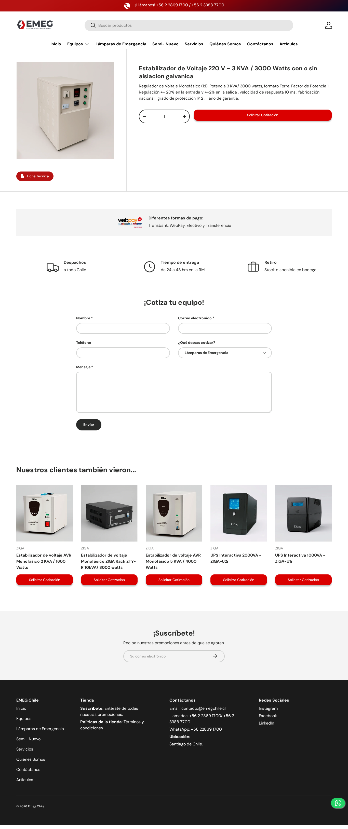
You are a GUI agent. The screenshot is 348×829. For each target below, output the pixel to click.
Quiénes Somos (225, 44)
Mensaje (83, 367)
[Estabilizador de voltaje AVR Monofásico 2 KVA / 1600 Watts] (44, 513)
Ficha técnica (36, 176)
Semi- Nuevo (165, 44)
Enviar (88, 424)
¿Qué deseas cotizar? (196, 342)
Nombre (83, 318)
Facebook (268, 715)
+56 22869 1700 (206, 729)
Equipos (75, 44)
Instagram (268, 708)
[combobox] (189, 25)
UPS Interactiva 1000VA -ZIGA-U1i (300, 558)
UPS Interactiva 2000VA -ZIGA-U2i (235, 558)
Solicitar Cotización (262, 115)
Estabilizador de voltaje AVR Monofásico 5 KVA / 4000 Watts (173, 561)
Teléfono (83, 342)
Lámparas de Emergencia (121, 44)
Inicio (55, 44)
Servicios (194, 44)
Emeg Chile (36, 806)
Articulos (288, 44)
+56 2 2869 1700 (172, 5)
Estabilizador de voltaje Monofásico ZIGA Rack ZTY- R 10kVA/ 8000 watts (108, 561)
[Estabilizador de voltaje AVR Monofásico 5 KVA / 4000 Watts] (174, 513)
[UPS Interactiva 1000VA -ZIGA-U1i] (303, 513)
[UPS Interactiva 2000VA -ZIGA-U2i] (238, 513)
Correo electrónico (195, 318)
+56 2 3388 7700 (208, 5)
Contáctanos (260, 44)
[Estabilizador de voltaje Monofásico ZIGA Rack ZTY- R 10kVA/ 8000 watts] (109, 513)
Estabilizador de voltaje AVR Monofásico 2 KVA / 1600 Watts (43, 561)
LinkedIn (266, 723)
